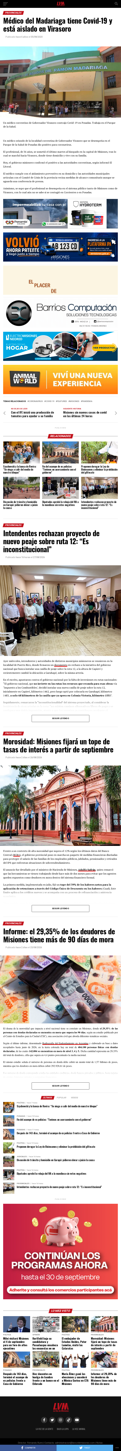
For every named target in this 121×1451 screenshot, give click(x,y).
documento (60, 665)
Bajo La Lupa (63, 1429)
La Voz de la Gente (44, 1429)
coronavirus (36, 401)
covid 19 (50, 401)
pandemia (87, 401)
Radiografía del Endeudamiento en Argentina (65, 1043)
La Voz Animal (78, 1429)
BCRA (16, 855)
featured (62, 401)
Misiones (74, 401)
